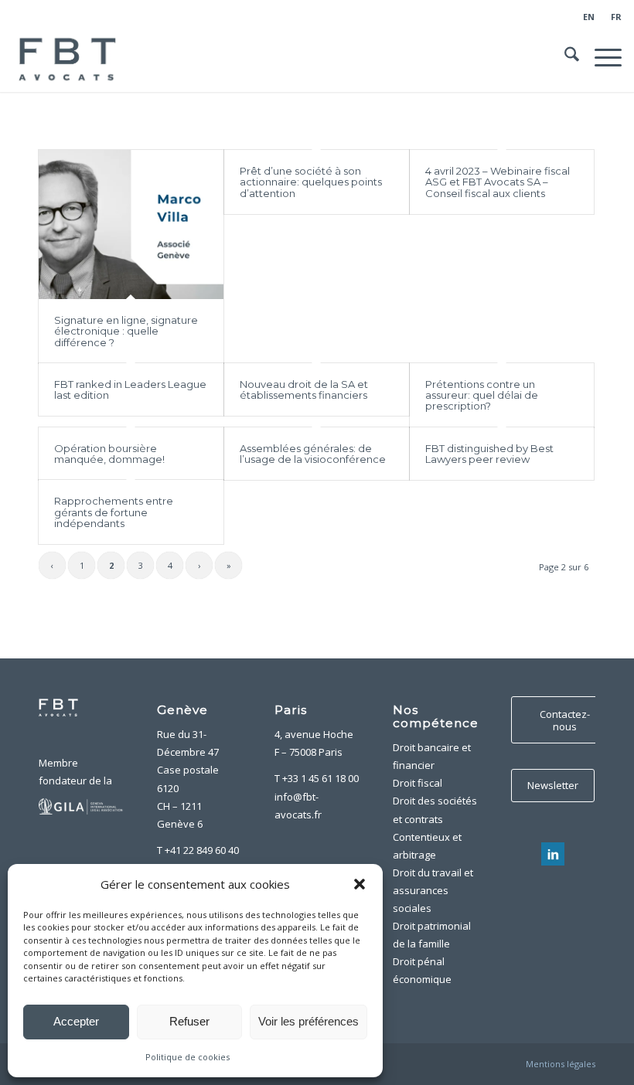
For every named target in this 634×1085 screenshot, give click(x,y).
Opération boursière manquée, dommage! (109, 453)
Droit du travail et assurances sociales (433, 890)
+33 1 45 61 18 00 (320, 778)
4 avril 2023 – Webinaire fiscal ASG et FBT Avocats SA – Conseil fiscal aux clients (497, 182)
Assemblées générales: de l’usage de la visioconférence (313, 453)
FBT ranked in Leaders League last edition (130, 389)
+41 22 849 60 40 (202, 850)
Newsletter (552, 785)
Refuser (189, 1021)
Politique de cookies (187, 1057)
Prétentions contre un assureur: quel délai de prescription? (481, 395)
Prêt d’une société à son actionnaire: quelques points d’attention (311, 182)
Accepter (76, 1021)
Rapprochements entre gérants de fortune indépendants (113, 512)
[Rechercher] (564, 57)
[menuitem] (589, 17)
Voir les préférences (308, 1021)
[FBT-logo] (69, 57)
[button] (359, 884)
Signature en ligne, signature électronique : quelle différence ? (126, 331)
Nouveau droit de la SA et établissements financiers (304, 389)
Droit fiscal (417, 783)
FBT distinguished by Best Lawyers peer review (489, 453)
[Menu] (600, 57)
